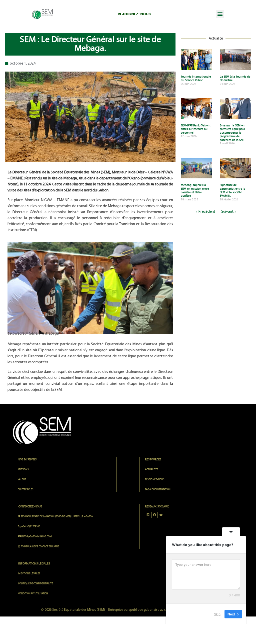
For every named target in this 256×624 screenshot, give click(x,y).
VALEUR (22, 479)
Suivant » (228, 212)
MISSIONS (23, 469)
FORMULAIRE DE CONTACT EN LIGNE (39, 546)
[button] (220, 14)
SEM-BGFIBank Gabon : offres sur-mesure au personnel (196, 129)
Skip (217, 614)
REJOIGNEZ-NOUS (154, 479)
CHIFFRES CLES (25, 489)
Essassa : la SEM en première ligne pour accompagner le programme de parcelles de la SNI (232, 133)
